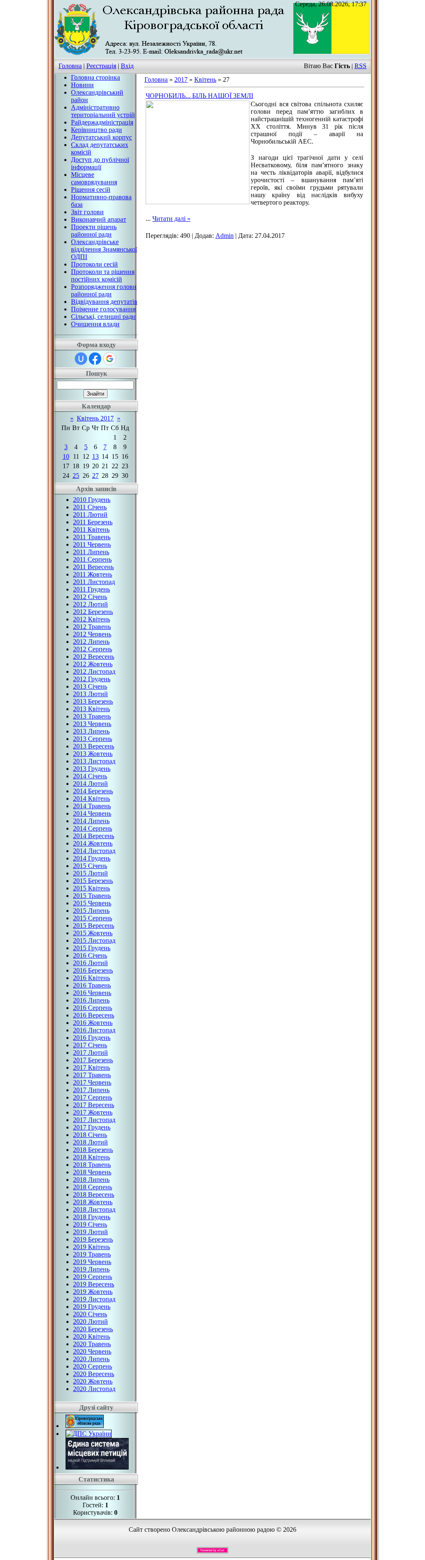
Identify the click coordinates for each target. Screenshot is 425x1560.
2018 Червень (92, 1172)
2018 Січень (90, 1134)
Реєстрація (101, 65)
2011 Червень (92, 544)
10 (66, 456)
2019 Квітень (91, 1246)
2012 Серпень (92, 649)
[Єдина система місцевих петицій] (97, 1467)
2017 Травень (92, 1074)
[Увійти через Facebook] (95, 358)
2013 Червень (92, 723)
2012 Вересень (93, 656)
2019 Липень (91, 1269)
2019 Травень (92, 1254)
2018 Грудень (91, 1216)
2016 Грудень (91, 1037)
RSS (360, 65)
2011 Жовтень (92, 574)
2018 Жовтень (92, 1201)
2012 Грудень (91, 678)
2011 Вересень (93, 566)
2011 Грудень (91, 589)
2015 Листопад (94, 940)
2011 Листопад (94, 581)
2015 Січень (90, 865)
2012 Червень (92, 634)
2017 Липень (91, 1089)
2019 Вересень (93, 1284)
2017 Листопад (94, 1119)
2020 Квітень (91, 1336)
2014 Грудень (91, 858)
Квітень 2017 (95, 418)
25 (76, 475)
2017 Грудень (91, 1127)
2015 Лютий (90, 873)
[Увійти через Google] (109, 358)
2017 (181, 79)
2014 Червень (92, 813)
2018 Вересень (93, 1194)
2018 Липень (91, 1179)
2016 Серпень (92, 1007)
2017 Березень (93, 1060)
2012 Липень (91, 641)
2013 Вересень (93, 746)
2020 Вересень (93, 1373)
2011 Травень (91, 536)
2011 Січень (90, 507)
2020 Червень (92, 1351)
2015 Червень (92, 903)
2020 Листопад (94, 1388)
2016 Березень (93, 970)
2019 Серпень (92, 1276)
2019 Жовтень (92, 1291)
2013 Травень (92, 716)
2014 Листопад (94, 850)
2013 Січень (90, 686)
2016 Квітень (91, 977)
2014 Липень (91, 820)
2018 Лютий (90, 1142)
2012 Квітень (91, 619)
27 (95, 475)
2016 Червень (92, 992)
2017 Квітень (91, 1067)
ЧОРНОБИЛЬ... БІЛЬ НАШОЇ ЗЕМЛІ (199, 95)
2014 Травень (92, 805)
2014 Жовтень (92, 843)
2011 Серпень (92, 559)
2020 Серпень (92, 1366)
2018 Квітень (91, 1157)
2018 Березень (93, 1149)
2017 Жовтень (92, 1112)
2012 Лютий (90, 604)
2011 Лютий (90, 514)
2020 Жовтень (92, 1381)
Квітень (205, 79)
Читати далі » (171, 218)
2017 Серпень (92, 1097)
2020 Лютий (90, 1321)
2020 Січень (90, 1314)
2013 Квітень (91, 708)
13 (95, 456)
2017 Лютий (90, 1052)
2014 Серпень (92, 828)
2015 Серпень (92, 918)
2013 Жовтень (92, 753)
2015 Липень (91, 910)
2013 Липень (91, 731)
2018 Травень (92, 1164)
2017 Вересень (93, 1104)
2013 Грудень (91, 768)
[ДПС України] (89, 1433)
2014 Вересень (93, 835)
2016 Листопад (94, 1030)
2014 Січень (90, 776)
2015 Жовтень (92, 932)
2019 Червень (92, 1261)
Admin (224, 235)
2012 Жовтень (92, 664)
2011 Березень (92, 522)
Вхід (127, 65)
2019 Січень (90, 1224)
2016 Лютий (90, 962)
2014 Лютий (90, 783)
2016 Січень (90, 955)
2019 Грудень (91, 1306)
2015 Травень (92, 895)
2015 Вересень (93, 925)
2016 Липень (91, 1000)
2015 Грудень (91, 947)
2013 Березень (93, 701)
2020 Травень (92, 1343)
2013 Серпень (92, 738)
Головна (70, 65)
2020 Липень (91, 1358)
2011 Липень (91, 551)
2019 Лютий (90, 1231)
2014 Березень (93, 791)
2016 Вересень (93, 1015)
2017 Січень (90, 1045)
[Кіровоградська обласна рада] (85, 1425)
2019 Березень (93, 1239)
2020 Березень (93, 1329)
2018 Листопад (94, 1209)
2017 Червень (92, 1082)
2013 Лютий (90, 693)
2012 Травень (92, 626)
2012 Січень (90, 596)
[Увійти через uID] (81, 358)
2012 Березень (93, 611)
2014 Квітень (91, 798)
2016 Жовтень (92, 1022)
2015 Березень (93, 880)
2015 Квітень (91, 888)
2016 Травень (92, 985)
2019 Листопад (94, 1299)
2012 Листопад (94, 671)
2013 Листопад (94, 761)
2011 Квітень (91, 529)
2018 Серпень (92, 1187)
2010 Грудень (91, 499)
